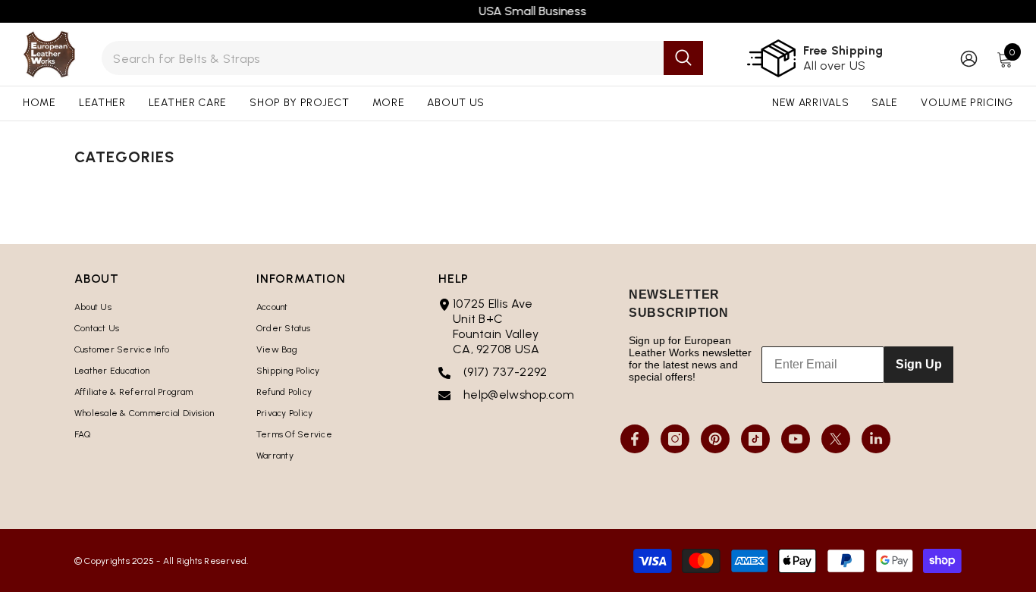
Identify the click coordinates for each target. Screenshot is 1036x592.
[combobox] (382, 58)
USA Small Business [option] (518, 11)
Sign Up (919, 364)
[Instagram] (675, 438)
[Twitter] (835, 438)
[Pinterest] (715, 438)
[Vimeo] (876, 438)
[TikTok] (755, 438)
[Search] (402, 58)
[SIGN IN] (969, 58)
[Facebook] (634, 438)
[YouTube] (795, 438)
